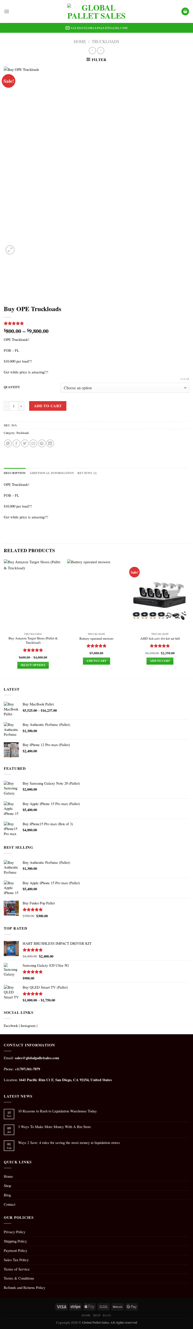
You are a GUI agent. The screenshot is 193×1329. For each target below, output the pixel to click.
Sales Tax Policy (16, 1259)
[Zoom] (10, 249)
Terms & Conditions (19, 1278)
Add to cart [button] (96, 661)
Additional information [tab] (51, 473)
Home (80, 41)
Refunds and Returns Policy (24, 1287)
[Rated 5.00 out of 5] (33, 650)
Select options (33, 665)
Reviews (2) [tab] (87, 473)
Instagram (28, 1025)
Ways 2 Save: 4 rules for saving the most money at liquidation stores (69, 1142)
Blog (7, 1194)
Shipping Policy (15, 1241)
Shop (7, 1185)
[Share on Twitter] (25, 443)
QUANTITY (12, 387)
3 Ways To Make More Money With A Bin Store (54, 1127)
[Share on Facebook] (16, 443)
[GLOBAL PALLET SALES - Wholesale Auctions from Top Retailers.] (96, 12)
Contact (9, 1204)
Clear (184, 379)
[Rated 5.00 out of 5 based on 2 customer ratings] (96, 323)
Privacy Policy (14, 1231)
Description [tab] (15, 473)
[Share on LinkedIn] (50, 443)
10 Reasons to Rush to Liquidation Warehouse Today (57, 1111)
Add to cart (48, 405)
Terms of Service (17, 1269)
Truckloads (105, 41)
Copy (60, 1322)
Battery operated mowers (96, 638)
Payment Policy (15, 1250)
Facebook (11, 1025)
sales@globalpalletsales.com (37, 1057)
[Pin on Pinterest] (42, 443)
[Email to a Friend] (33, 443)
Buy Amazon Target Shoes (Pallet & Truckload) (33, 640)
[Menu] (7, 11)
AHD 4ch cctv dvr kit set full (160, 638)
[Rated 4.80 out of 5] (160, 646)
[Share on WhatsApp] (8, 443)
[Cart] (185, 11)
